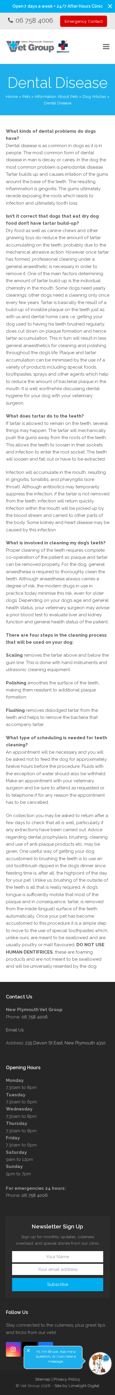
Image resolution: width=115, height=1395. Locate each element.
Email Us (15, 1030)
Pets (26, 96)
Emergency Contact (84, 21)
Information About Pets (56, 96)
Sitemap (42, 1379)
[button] (110, 6)
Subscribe (57, 1284)
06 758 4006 (34, 20)
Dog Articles (94, 96)
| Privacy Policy (66, 1379)
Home (12, 96)
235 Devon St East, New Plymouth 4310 (65, 1043)
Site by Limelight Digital (77, 1385)
